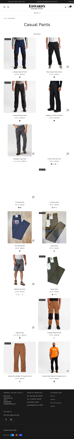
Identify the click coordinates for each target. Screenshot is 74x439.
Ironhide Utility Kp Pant (20, 115)
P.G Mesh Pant (19, 202)
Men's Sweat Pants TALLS (54, 72)
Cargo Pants (54, 246)
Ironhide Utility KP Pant (20, 72)
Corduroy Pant (54, 202)
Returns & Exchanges (56, 402)
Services (53, 396)
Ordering (53, 399)
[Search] (8, 7)
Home (5, 18)
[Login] (65, 7)
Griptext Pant (20, 333)
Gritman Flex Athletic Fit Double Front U (20, 376)
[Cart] (69, 7)
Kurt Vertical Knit (20, 246)
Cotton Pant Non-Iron (54, 159)
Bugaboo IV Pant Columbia (54, 115)
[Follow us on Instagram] (11, 419)
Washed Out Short (19, 289)
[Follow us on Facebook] (6, 419)
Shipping (53, 406)
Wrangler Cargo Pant (19, 159)
